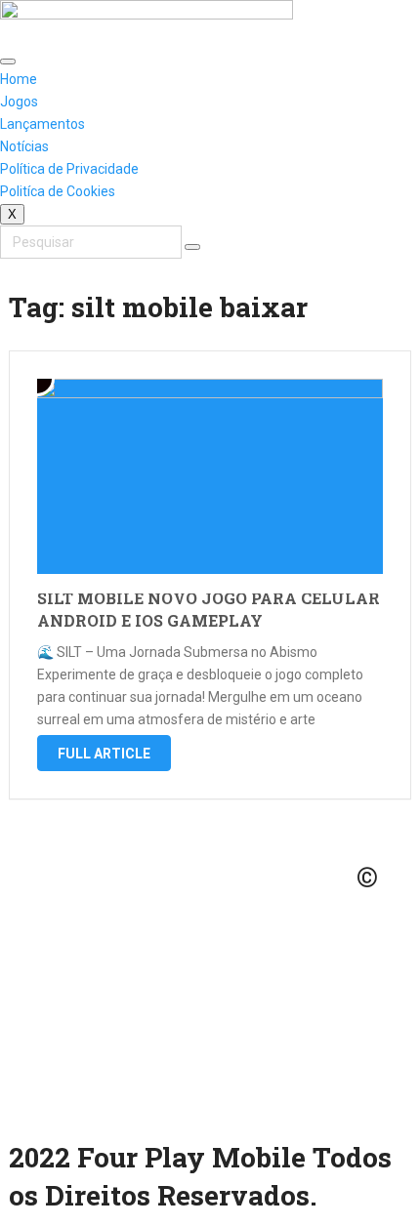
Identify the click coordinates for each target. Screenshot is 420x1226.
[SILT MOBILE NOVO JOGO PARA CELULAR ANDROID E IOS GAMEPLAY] (210, 476)
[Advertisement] (210, 980)
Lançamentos (42, 124)
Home (18, 79)
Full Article (104, 753)
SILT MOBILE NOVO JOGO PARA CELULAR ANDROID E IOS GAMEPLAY (208, 609)
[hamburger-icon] (8, 61)
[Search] (192, 247)
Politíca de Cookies (57, 191)
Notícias (24, 146)
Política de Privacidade (69, 169)
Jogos (19, 101)
